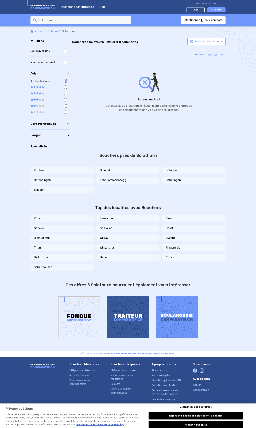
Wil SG (104, 237)
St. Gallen (106, 228)
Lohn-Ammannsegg (113, 180)
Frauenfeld (173, 247)
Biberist (105, 170)
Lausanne (106, 218)
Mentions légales (161, 375)
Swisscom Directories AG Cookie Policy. (100, 424)
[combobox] (84, 20)
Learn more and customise (196, 407)
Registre (216, 10)
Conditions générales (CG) (166, 380)
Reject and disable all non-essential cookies (196, 415)
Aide (103, 7)
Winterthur (107, 247)
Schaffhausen (43, 267)
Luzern (170, 237)
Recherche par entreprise (77, 7)
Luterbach (172, 170)
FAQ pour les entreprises (124, 370)
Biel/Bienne (42, 237)
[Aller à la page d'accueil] (43, 7)
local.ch (197, 384)
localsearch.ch (201, 389)
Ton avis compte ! (130, 353)
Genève (39, 228)
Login (196, 10)
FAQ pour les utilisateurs (82, 370)
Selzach (39, 189)
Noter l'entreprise (79, 375)
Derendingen (42, 180)
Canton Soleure (47, 31)
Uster (103, 257)
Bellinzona (41, 257)
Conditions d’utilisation (164, 385)
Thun (37, 247)
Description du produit (164, 399)
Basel (169, 228)
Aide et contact (161, 370)
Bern (169, 218)
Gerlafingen (173, 180)
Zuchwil (39, 170)
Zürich (38, 218)
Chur (169, 257)
